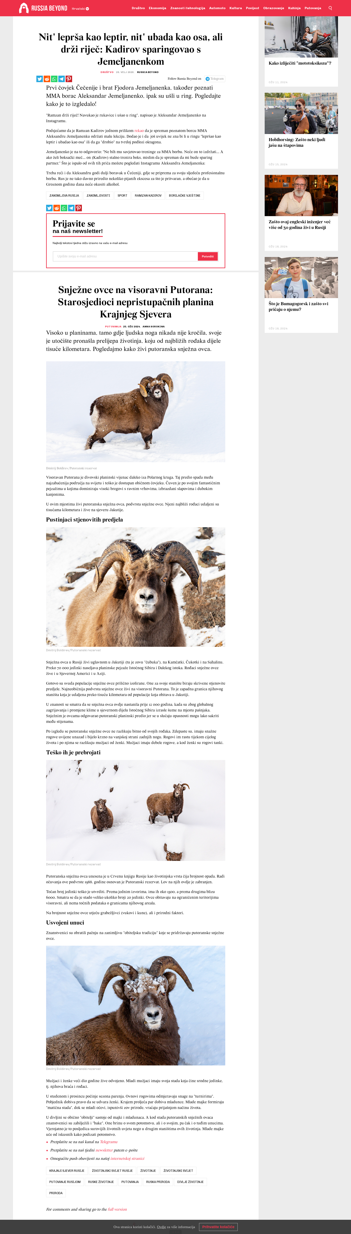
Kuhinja (294, 8)
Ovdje (161, 1227)
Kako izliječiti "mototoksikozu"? (300, 63)
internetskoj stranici (127, 1159)
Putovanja (313, 8)
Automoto (217, 8)
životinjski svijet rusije (112, 1171)
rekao (139, 131)
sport (122, 195)
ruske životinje (101, 1182)
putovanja (130, 1182)
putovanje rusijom (65, 1182)
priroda (56, 1193)
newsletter (104, 1150)
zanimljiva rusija (64, 195)
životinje (148, 1171)
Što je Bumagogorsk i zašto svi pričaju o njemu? (298, 307)
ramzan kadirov (148, 195)
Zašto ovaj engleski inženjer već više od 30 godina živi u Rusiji (300, 225)
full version (117, 1210)
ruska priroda (158, 1182)
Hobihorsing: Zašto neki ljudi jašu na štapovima (297, 143)
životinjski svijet (178, 1171)
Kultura (236, 8)
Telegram (217, 79)
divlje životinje (190, 1182)
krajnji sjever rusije (66, 1171)
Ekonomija (157, 8)
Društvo (138, 8)
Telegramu (108, 1142)
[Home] (24, 8)
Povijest (252, 8)
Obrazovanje (273, 8)
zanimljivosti (98, 195)
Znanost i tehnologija (187, 8)
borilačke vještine (184, 195)
